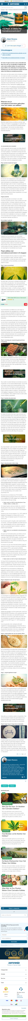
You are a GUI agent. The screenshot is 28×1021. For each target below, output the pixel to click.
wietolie (6, 498)
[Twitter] (24, 777)
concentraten (15, 124)
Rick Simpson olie (10, 535)
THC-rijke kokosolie (12, 625)
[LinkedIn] (22, 777)
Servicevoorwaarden (4, 945)
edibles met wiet (20, 84)
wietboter (3, 156)
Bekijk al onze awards (14, 957)
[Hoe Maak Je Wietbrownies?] (14, 349)
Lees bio (4, 777)
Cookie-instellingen (14, 1018)
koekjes (5, 392)
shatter (15, 498)
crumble (22, 498)
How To (4, 785)
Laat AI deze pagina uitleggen (14, 45)
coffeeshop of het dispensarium (18, 86)
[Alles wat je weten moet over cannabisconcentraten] (14, 114)
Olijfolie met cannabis (6, 611)
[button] (3, 40)
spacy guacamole (18, 693)
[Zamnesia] (13, 4)
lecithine (20, 653)
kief (14, 322)
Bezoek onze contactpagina (20, 996)
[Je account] (24, 3)
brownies (11, 392)
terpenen (25, 212)
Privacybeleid (18, 944)
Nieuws (12, 785)
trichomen (3, 327)
